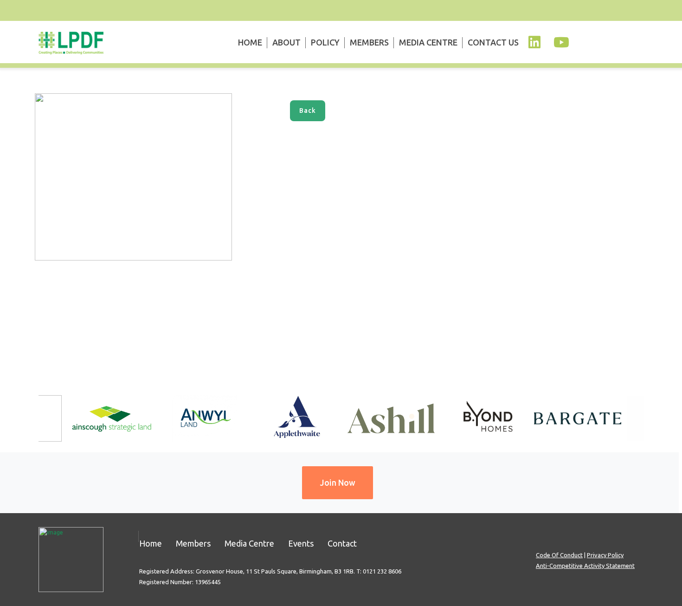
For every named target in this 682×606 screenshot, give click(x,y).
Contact (342, 543)
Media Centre (428, 42)
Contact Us (493, 42)
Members (369, 42)
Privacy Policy (605, 555)
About (286, 42)
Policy (325, 42)
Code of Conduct (559, 555)
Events (301, 543)
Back (307, 110)
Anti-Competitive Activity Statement (585, 565)
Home (250, 42)
